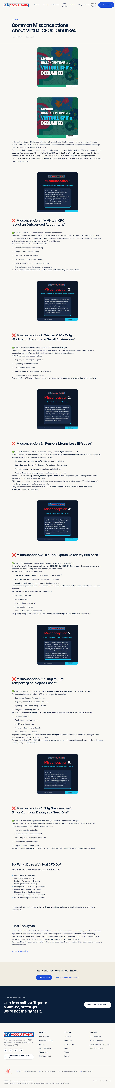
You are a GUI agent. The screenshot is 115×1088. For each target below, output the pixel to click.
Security (108, 1081)
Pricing (46, 5)
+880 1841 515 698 (96, 1048)
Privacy (95, 1081)
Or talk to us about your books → (66, 977)
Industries (55, 5)
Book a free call (106, 5)
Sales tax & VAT (45, 1048)
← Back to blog (44, 977)
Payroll (41, 1044)
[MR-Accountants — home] (16, 5)
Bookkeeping (44, 1037)
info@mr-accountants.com (100, 1044)
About (73, 5)
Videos (87, 5)
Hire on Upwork (94, 5)
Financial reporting (46, 1040)
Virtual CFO (43, 1052)
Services (37, 5)
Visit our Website (20, 951)
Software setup (45, 1056)
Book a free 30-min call (97, 1005)
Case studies (64, 5)
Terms (102, 1081)
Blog (80, 5)
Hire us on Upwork (96, 1040)
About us (67, 1037)
